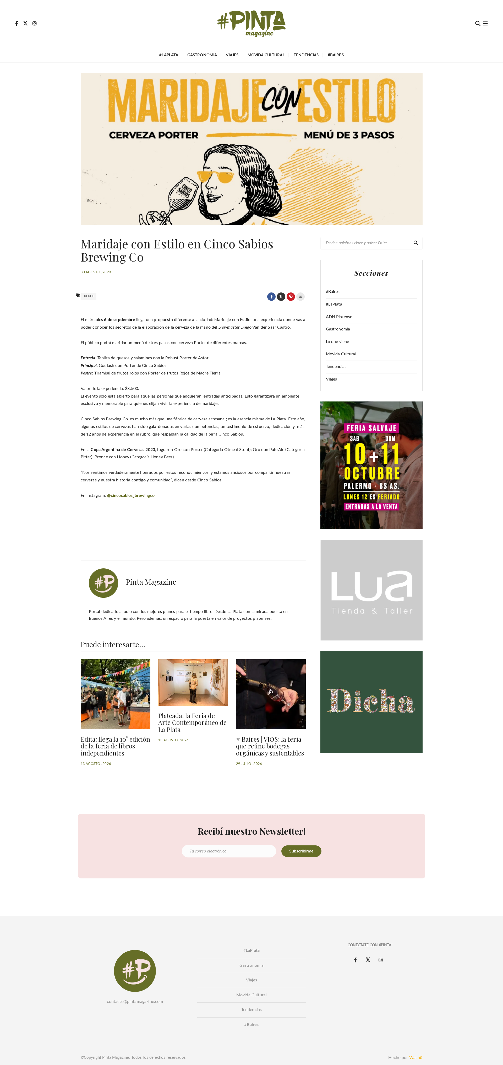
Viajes (232, 55)
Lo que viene (337, 342)
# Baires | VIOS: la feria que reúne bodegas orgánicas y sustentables (270, 746)
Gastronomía (202, 55)
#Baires (333, 292)
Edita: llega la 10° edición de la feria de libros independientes (115, 746)
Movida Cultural (266, 55)
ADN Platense (339, 317)
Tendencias (306, 55)
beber (89, 296)
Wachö (416, 1058)
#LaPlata (334, 304)
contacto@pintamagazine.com (135, 1001)
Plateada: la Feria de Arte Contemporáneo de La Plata (192, 722)
